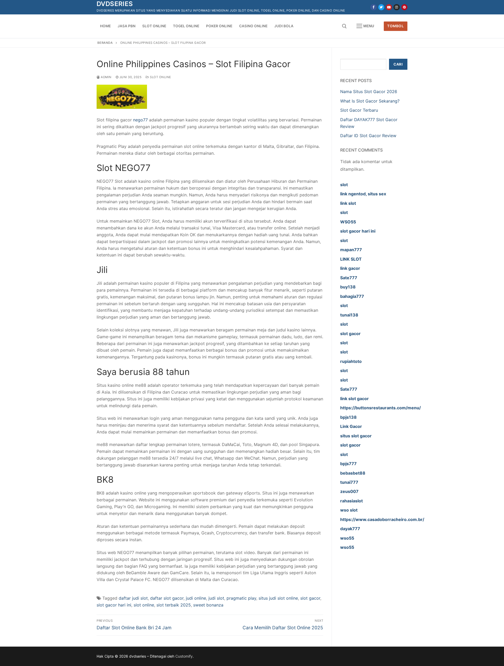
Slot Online (160, 77)
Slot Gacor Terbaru (359, 110)
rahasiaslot (351, 500)
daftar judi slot (133, 598)
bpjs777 (348, 463)
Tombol (395, 26)
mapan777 (351, 249)
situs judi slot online (278, 598)
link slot (348, 203)
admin (106, 77)
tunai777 (349, 482)
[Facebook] (373, 7)
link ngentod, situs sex (363, 193)
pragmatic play (241, 598)
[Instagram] (396, 7)
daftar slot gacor (166, 598)
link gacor (350, 268)
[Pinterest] (404, 7)
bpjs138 (348, 417)
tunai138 (349, 315)
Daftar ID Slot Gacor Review (368, 135)
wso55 (347, 538)
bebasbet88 (352, 473)
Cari (398, 64)
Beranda (105, 43)
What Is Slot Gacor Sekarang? (370, 101)
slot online (144, 605)
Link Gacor (351, 426)
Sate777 (348, 277)
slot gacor (310, 598)
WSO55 (348, 221)
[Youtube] (389, 7)
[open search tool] (344, 26)
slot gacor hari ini (114, 605)
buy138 (348, 286)
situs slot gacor (356, 435)
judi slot (216, 598)
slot (344, 184)
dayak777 (350, 528)
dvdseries (115, 4)
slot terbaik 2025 (173, 605)
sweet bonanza (208, 605)
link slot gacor (354, 398)
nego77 (140, 119)
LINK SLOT (351, 259)
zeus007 (349, 491)
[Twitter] (381, 7)
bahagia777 (352, 296)
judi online (196, 598)
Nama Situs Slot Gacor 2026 (368, 91)
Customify (184, 656)
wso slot (349, 510)
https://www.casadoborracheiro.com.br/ (382, 519)
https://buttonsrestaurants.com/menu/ (380, 407)
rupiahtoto (351, 361)
